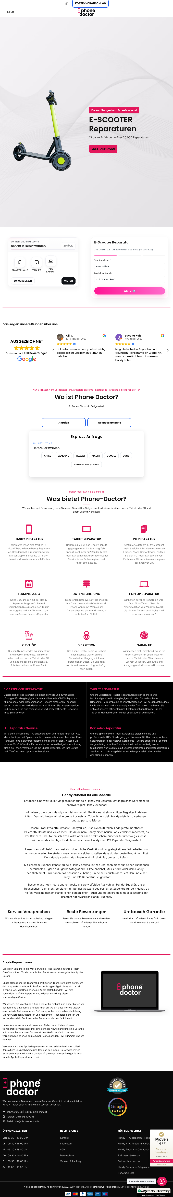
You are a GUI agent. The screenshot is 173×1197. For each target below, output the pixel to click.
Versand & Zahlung (70, 1161)
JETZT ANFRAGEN (103, 148)
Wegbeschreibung (109, 422)
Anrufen (63, 422)
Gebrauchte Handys (129, 1161)
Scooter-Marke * (102, 260)
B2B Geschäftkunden (129, 1155)
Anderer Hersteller (86, 464)
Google (111, 455)
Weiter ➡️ (129, 290)
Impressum (66, 1143)
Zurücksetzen (23, 280)
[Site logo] (86, 11)
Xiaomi (96, 455)
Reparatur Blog (126, 1172)
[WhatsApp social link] (66, 3)
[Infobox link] (29, 542)
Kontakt (64, 1137)
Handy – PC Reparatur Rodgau (135, 1137)
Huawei (80, 455)
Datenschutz (67, 1155)
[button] (167, 350)
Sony (126, 455)
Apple (47, 455)
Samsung (63, 455)
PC (26, 1104)
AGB (62, 1149)
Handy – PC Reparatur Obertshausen (138, 1143)
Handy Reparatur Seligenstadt (134, 1167)
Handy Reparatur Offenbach (133, 1149)
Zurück (68, 245)
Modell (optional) (103, 273)
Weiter (68, 280)
